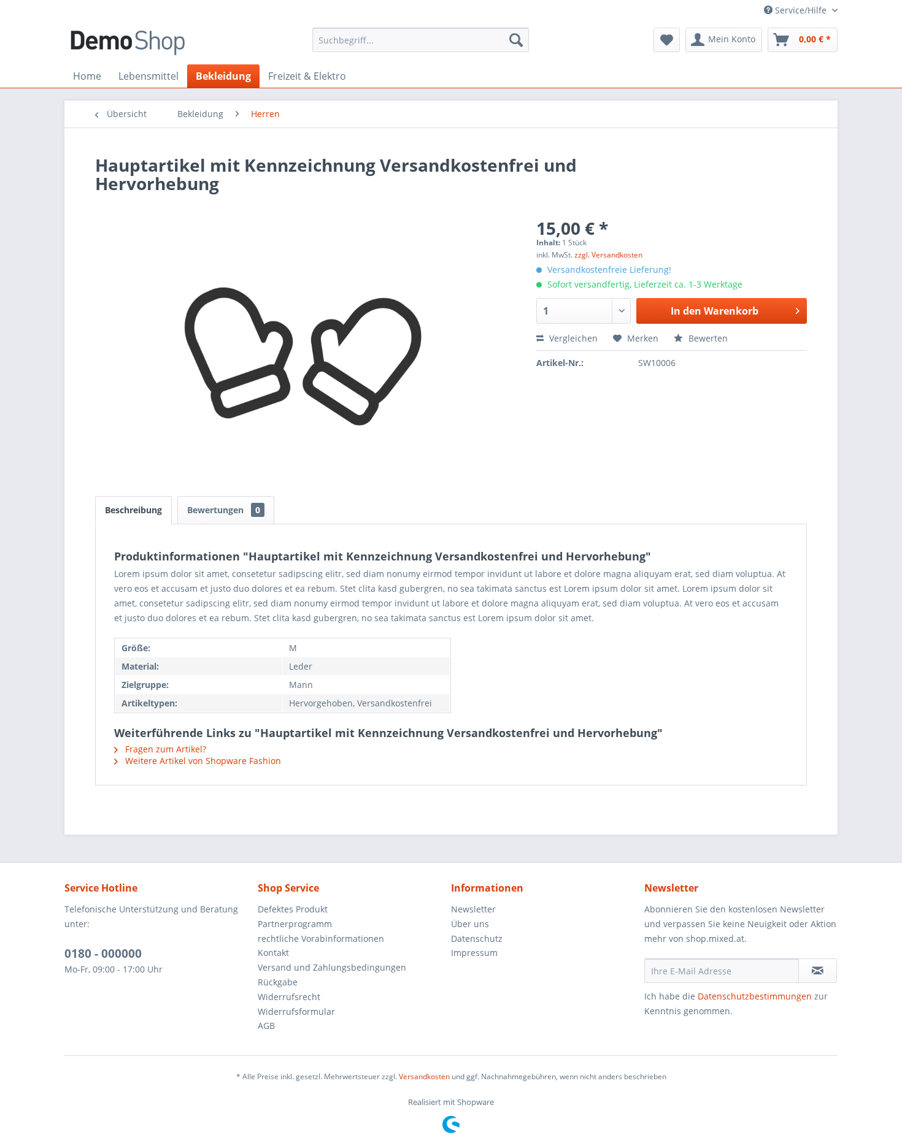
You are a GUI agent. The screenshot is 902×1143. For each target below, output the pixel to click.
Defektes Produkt (293, 909)
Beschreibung (133, 510)
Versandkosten (424, 1076)
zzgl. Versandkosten (608, 255)
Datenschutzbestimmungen (755, 996)
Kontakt (273, 952)
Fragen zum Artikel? (164, 749)
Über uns (470, 924)
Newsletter (473, 909)
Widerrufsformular (296, 1011)
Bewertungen (223, 510)
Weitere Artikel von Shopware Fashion (202, 760)
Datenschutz (477, 938)
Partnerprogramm (295, 924)
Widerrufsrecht (289, 997)
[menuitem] (420, 40)
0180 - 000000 (103, 953)
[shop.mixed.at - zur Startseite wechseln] (128, 43)
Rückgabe (278, 982)
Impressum (474, 952)
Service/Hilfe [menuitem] (801, 10)
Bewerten (707, 338)
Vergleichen (572, 338)
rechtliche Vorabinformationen (321, 938)
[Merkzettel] (666, 40)
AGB (266, 1025)
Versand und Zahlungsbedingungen (332, 967)
